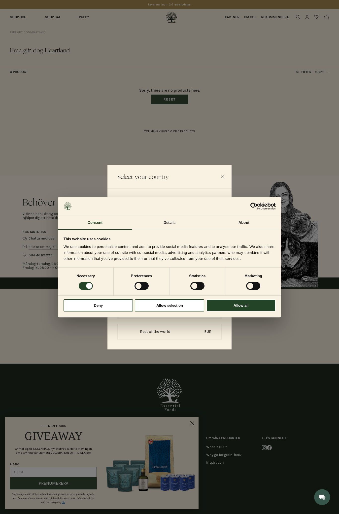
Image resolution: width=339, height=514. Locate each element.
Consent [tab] (95, 222)
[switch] (142, 286)
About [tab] (243, 222)
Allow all (241, 305)
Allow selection (169, 305)
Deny (98, 305)
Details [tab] (170, 222)
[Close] (223, 176)
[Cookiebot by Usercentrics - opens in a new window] (254, 206)
